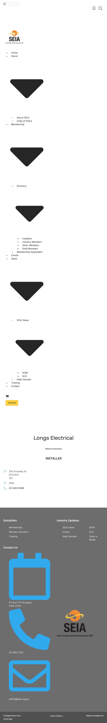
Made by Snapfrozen (95, 716)
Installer (54, 458)
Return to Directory (53, 449)
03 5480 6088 (16, 488)
